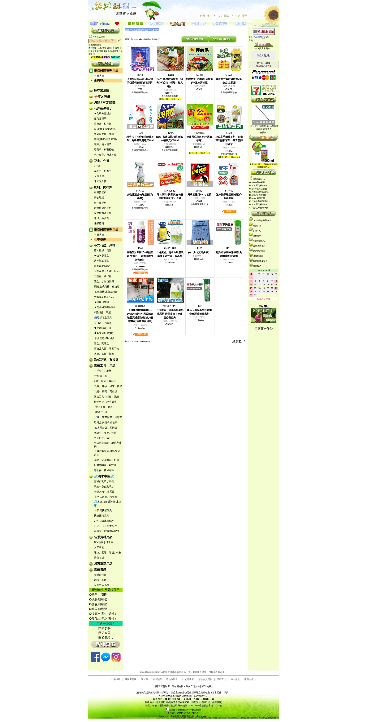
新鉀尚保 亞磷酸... (260, 189)
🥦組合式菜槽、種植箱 (106, 286)
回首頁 (144, 679)
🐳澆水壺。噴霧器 (104, 491)
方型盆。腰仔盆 (102, 276)
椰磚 (105, 51)
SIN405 (169, 136)
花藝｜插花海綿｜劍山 (106, 459)
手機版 (117, 679)
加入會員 (235, 679)
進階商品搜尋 (96, 45)
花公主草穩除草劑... (261, 201)
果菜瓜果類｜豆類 (104, 134)
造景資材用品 (103, 537)
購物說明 (257, 236)
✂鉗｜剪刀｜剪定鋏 (105, 381)
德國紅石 (110, 48)
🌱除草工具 (100, 375)
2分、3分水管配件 (104, 520)
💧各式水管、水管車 (105, 496)
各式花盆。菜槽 (104, 245)
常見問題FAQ (259, 241)
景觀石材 (99, 557)
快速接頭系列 (101, 515)
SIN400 (229, 194)
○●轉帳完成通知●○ (262, 220)
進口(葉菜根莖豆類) (104, 128)
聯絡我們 (257, 266)
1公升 (97, 165)
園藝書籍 (100, 569)
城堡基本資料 (259, 246)
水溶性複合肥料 (102, 207)
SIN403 (229, 79)
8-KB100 (140, 314)
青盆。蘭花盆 (101, 343)
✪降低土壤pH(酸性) (102, 618)
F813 (199, 310)
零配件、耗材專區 (104, 470)
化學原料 (99, 223)
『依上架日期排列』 (222, 39)
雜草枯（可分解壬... (261, 195)
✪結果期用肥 (98, 609)
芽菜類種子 (100, 118)
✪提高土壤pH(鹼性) (102, 613)
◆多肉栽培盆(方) (103, 333)
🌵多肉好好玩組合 (104, 338)
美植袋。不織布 (102, 322)
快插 (104, 48)
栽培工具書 (100, 579)
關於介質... (105, 633)
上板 (100, 48)
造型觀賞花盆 (101, 260)
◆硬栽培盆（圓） (104, 327)
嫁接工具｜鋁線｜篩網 (106, 396)
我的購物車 (188, 679)
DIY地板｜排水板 (103, 542)
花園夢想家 (130, 679)
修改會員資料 (205, 679)
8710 (140, 79)
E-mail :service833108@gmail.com (185, 709)
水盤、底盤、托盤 (104, 353)
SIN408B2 (170, 194)
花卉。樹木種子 (102, 144)
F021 (140, 136)
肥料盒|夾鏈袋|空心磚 (106, 422)
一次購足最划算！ (263, 48)
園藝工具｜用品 (104, 365)
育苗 (101, 51)
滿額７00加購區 (104, 102)
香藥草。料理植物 (104, 149)
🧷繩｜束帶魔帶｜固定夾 (108, 417)
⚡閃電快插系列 (103, 510)
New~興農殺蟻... (259, 182)
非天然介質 (100, 181)
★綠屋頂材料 (101, 302)
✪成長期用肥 (98, 599)
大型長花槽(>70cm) (104, 296)
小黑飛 (115, 51)
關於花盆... (105, 637)
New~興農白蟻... (259, 198)
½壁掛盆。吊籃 (102, 312)
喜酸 (117, 48)
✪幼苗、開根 (98, 594)
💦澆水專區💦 (104, 476)
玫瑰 (110, 51)
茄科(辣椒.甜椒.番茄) (105, 139)
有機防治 (99, 75)
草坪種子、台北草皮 (105, 154)
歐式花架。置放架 (106, 359)
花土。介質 (101, 160)
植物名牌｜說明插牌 (105, 401)
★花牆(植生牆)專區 (104, 307)
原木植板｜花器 (102, 250)
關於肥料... (105, 628)
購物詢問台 (172, 679)
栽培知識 (157, 679)
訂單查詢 (221, 679)
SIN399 (140, 194)
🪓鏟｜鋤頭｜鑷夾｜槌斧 (108, 386)
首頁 (127, 30)
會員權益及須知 (260, 261)
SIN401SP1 (170, 252)
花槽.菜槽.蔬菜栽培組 (106, 291)
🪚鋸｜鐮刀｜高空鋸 (105, 391)
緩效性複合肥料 (102, 213)
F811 (229, 252)
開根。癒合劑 (101, 218)
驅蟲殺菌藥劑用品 (106, 70)
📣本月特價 (102, 96)
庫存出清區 (101, 90)
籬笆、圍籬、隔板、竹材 (107, 552)
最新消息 (257, 225)
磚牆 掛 (92, 54)
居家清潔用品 (103, 563)
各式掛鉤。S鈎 (102, 437)
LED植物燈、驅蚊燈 (105, 465)
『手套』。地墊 (102, 370)
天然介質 (99, 176)
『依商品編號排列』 (195, 39)
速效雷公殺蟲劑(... (260, 185)
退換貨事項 (258, 256)
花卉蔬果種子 (103, 108)
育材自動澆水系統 (104, 481)
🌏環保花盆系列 (103, 317)
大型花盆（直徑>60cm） (107, 271)
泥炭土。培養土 (102, 171)
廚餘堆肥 (99, 197)
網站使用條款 (259, 251)
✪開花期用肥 (98, 604)
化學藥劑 (99, 80)
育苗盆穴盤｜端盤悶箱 (106, 348)
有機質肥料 (100, 192)
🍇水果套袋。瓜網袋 (105, 427)
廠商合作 (248, 679)
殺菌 (97, 51)
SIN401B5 (199, 136)
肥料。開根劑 (103, 187)
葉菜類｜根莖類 (102, 123)
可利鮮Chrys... (260, 179)
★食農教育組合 (102, 113)
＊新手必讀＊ (106, 623)
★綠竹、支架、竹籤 (105, 432)
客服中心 (257, 230)
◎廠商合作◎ (263, 328)
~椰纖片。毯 (101, 412)
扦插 (121, 51)
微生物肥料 (100, 202)
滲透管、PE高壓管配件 (106, 531)
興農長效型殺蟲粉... (261, 192)
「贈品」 (173, 99)
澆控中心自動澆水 (104, 486)
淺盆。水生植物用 (104, 281)
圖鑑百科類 (100, 574)
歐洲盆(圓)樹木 (102, 265)
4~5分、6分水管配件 (105, 526)
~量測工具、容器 (103, 406)
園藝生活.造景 (102, 585)
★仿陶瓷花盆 (101, 255)
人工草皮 (99, 547)
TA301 (199, 79)
